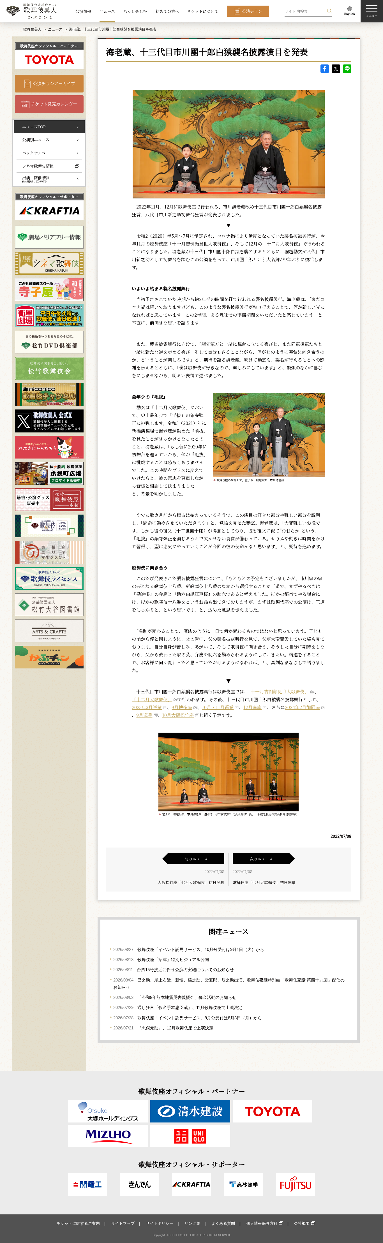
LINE (347, 68)
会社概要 (302, 1223)
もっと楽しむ (135, 11)
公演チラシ (252, 11)
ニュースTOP (34, 126)
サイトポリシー (159, 1223)
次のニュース (261, 859)
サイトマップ (123, 1223)
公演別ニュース (35, 139)
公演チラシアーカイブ (54, 83)
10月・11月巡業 (218, 707)
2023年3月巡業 (147, 707)
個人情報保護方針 (262, 1223)
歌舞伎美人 (32, 29)
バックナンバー (35, 153)
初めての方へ (167, 11)
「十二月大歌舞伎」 (152, 699)
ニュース (107, 11)
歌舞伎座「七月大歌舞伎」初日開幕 (264, 882)
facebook (324, 68)
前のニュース (196, 859)
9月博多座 (182, 707)
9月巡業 (144, 715)
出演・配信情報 (36, 179)
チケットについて (203, 11)
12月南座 (252, 707)
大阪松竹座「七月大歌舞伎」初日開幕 (191, 882)
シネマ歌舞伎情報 (38, 166)
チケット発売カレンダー (54, 103)
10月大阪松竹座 (178, 715)
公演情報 (83, 11)
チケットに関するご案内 (78, 1223)
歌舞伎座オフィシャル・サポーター (49, 196)
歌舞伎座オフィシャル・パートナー (49, 45)
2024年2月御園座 (302, 707)
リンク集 (192, 1223)
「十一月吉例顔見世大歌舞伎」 (278, 691)
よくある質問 (223, 1223)
